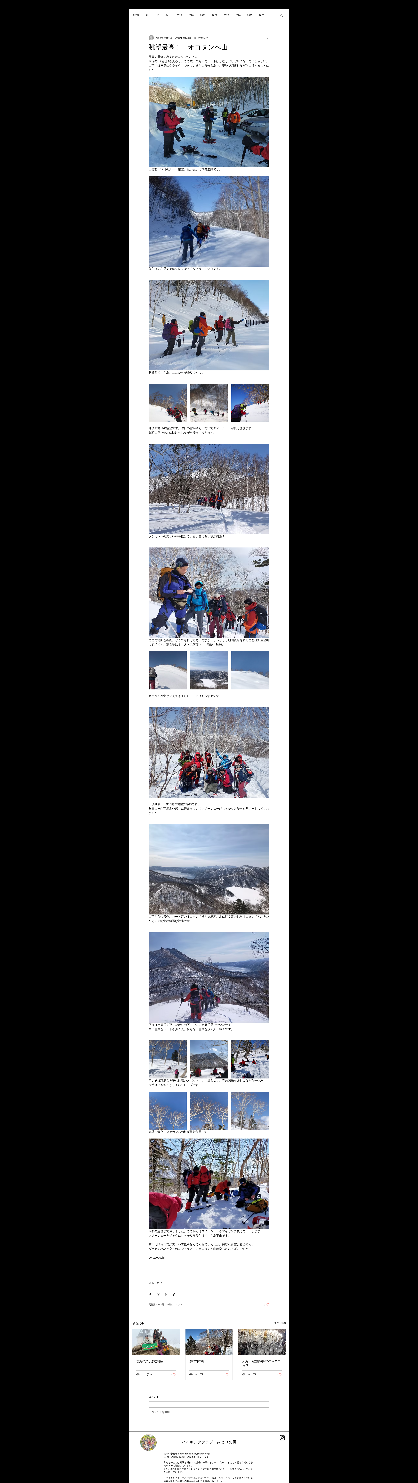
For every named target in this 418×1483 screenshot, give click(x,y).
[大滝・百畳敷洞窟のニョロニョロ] (262, 1342)
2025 (249, 15)
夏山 (148, 15)
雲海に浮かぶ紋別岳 (149, 1361)
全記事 (135, 15)
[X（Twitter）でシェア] (158, 1294)
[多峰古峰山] (209, 1342)
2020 (191, 15)
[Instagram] (282, 1437)
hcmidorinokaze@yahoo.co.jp (195, 1453)
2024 (238, 15)
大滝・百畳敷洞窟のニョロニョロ (261, 1363)
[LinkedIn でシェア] (166, 1294)
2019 (179, 15)
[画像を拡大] (168, 403)
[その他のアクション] (267, 38)
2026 (261, 15)
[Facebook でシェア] (150, 1294)
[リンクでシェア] (174, 1294)
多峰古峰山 (198, 1361)
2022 (214, 15)
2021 (202, 15)
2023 (226, 15)
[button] (281, 15)
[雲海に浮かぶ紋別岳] (156, 1342)
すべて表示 (280, 1322)
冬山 (168, 15)
